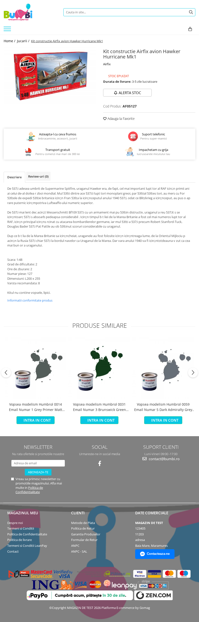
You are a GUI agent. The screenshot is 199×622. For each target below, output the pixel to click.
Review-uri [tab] (38, 176)
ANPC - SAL (79, 551)
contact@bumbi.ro (164, 458)
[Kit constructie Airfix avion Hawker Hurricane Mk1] (50, 76)
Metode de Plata (83, 523)
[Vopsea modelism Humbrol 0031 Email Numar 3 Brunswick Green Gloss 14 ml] (99, 368)
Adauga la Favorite (121, 118)
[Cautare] (191, 12)
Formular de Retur (84, 540)
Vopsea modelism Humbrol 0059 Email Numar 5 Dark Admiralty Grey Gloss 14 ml (163, 407)
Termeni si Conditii (20, 528)
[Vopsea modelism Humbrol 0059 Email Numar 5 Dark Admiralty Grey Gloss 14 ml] (163, 368)
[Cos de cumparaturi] (190, 29)
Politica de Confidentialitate (29, 489)
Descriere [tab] (14, 177)
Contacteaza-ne (158, 554)
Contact (13, 551)
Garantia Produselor (85, 534)
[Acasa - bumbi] (30, 12)
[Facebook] (99, 463)
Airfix (107, 64)
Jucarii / (23, 41)
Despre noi (15, 523)
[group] (50, 76)
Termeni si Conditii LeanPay (27, 545)
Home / (10, 41)
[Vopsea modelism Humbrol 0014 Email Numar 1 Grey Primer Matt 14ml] (35, 368)
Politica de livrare (19, 540)
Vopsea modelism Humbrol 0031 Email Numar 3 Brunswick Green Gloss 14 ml (99, 407)
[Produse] (8, 30)
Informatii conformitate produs (29, 300)
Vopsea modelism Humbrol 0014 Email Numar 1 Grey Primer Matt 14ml (35, 407)
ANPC (75, 545)
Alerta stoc (130, 92)
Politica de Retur (83, 528)
